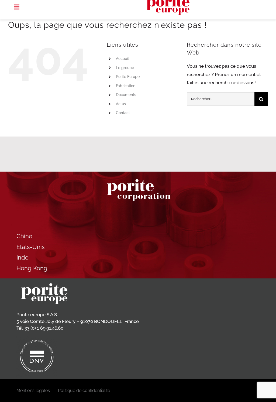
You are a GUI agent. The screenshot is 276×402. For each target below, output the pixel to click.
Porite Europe (128, 76)
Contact (123, 113)
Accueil (122, 58)
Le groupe (125, 68)
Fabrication (125, 86)
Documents (126, 95)
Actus (121, 104)
